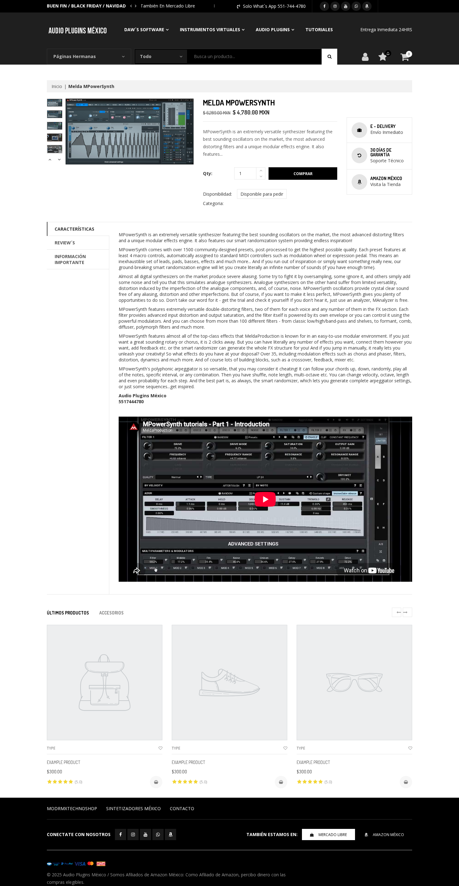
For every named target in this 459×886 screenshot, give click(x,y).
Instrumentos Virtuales (210, 29)
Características (74, 229)
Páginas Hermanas (74, 56)
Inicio (57, 86)
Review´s (65, 243)
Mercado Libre (332, 834)
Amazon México (388, 834)
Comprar (303, 173)
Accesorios (111, 612)
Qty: (207, 173)
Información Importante (70, 259)
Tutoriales (319, 29)
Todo (145, 56)
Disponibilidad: (217, 194)
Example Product (63, 762)
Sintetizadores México (133, 808)
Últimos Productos (68, 612)
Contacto (182, 808)
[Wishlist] (160, 748)
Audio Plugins (273, 29)
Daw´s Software (144, 29)
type (51, 748)
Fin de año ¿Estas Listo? (166, 6)
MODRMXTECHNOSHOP (72, 808)
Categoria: (213, 203)
